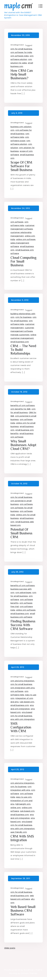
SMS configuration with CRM (21, 727)
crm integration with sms (23, 688)
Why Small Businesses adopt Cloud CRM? (23, 445)
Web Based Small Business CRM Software (23, 910)
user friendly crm (19, 832)
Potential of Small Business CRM (21, 533)
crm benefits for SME (21, 409)
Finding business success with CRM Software (23, 625)
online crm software (25, 239)
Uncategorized (17, 45)
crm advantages (23, 592)
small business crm (20, 341)
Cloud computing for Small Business (23, 261)
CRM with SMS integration (22, 838)
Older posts (9, 948)
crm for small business (21, 49)
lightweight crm (23, 804)
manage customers (20, 334)
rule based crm (27, 702)
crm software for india (21, 52)
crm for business (23, 317)
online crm (16, 807)
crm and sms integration (22, 681)
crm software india (20, 56)
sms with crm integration (23, 719)
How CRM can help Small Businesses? (22, 74)
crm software (17, 222)
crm (12, 130)
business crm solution (21, 126)
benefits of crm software (23, 405)
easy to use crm (24, 797)
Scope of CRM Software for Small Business (21, 166)
